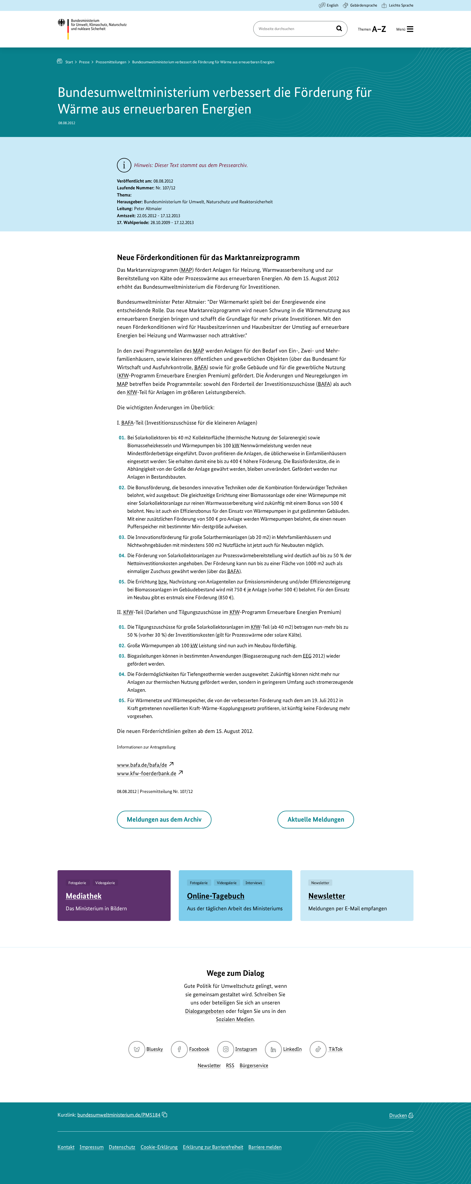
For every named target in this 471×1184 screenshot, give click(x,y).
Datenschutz (122, 1147)
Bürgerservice (254, 1065)
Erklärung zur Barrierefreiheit (213, 1147)
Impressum (92, 1147)
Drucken (398, 1115)
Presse (84, 62)
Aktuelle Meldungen (316, 819)
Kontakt (66, 1147)
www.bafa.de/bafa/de (142, 765)
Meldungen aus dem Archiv (164, 819)
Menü (400, 29)
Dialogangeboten (204, 1011)
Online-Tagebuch (215, 895)
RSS (230, 1065)
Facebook (199, 1049)
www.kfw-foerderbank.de (146, 773)
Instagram (246, 1049)
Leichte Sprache (401, 5)
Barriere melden (265, 1147)
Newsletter (326, 895)
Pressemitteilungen (111, 62)
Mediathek (84, 895)
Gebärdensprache (363, 5)
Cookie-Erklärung (159, 1147)
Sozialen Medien (235, 1019)
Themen (364, 31)
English (332, 5)
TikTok (335, 1049)
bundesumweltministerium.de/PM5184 (119, 1115)
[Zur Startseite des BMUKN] (97, 29)
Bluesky (154, 1049)
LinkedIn (292, 1049)
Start (69, 62)
